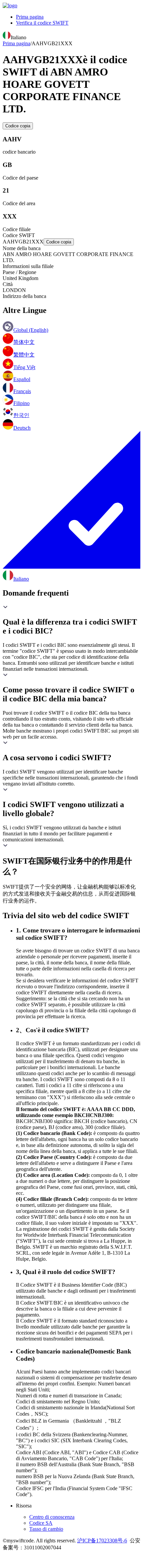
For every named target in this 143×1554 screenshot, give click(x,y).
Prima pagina (30, 17)
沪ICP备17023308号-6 (102, 1540)
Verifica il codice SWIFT (42, 23)
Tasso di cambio (46, 1529)
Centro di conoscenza (51, 1517)
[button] (71, 620)
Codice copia (17, 125)
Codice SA (41, 1523)
